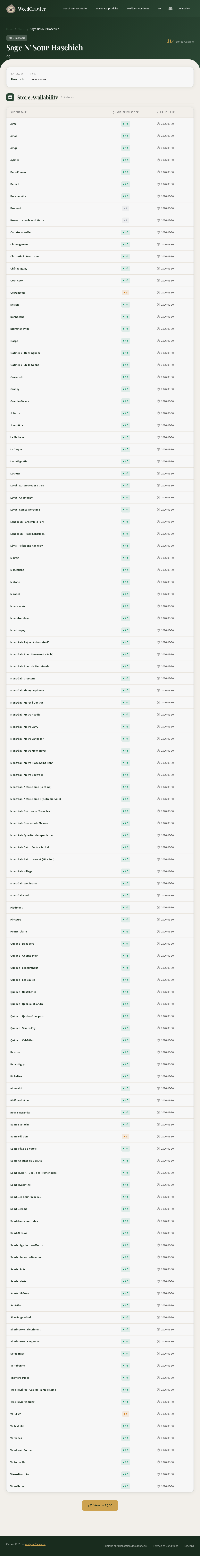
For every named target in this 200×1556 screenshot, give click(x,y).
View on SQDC (103, 1505)
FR (160, 8)
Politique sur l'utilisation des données (125, 1546)
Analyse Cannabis (35, 1544)
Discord (189, 1546)
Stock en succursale (75, 8)
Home (9, 29)
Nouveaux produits (107, 8)
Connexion (184, 8)
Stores (22, 29)
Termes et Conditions (165, 1546)
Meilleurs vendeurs (138, 8)
